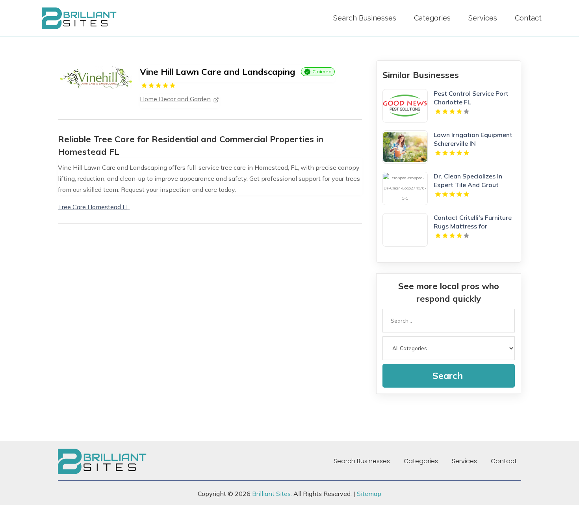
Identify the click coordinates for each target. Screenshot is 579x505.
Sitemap (369, 494)
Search (447, 375)
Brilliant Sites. (272, 494)
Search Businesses (364, 18)
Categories (432, 18)
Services (482, 18)
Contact (528, 18)
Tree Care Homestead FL (94, 207)
